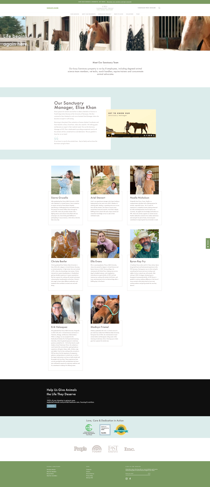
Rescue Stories (50, 473)
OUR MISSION (74, 14)
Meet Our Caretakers (52, 475)
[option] (105, 2)
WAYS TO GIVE (118, 14)
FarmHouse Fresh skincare (147, 8)
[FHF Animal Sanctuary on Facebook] (130, 479)
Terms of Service (90, 473)
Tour (138, 14)
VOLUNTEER (129, 14)
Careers (88, 471)
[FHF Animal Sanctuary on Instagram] (127, 479)
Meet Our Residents (51, 471)
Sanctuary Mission (51, 469)
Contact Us (88, 469)
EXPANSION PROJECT (104, 14)
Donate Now (52, 8)
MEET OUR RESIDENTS (89, 14)
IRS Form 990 (89, 477)
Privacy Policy (89, 475)
